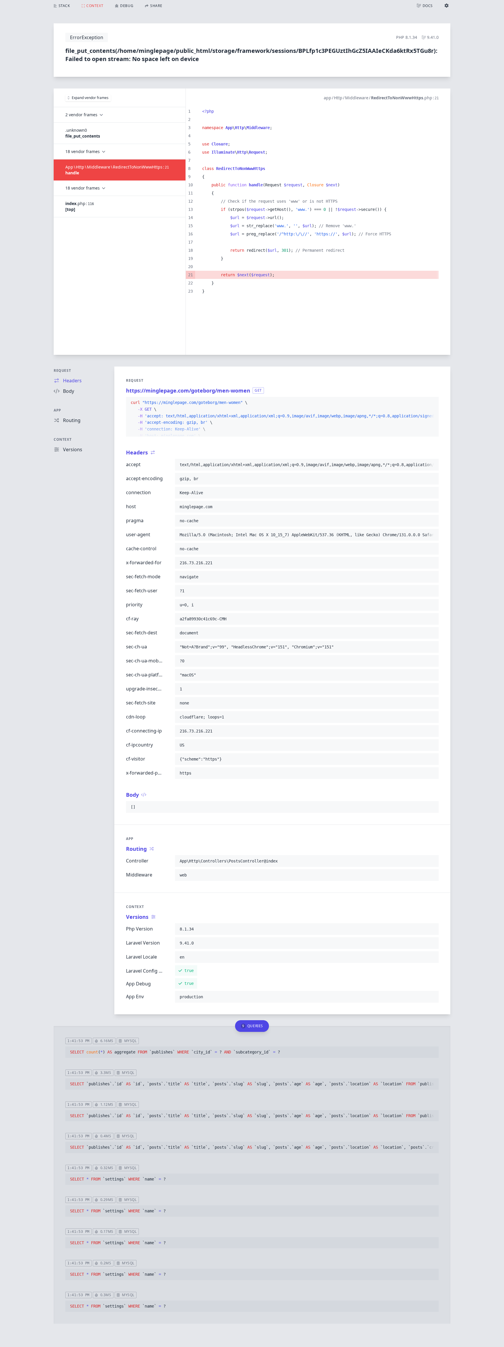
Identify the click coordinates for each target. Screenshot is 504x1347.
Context (62, 439)
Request (62, 370)
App (57, 410)
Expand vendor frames (90, 97)
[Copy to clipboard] (431, 402)
